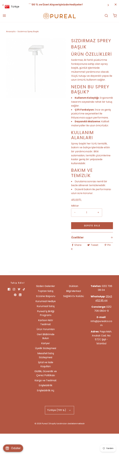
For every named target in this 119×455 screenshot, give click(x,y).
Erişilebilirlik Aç (45, 390)
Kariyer (45, 343)
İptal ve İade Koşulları (45, 364)
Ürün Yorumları (46, 329)
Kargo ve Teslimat (46, 380)
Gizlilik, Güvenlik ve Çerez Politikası (45, 373)
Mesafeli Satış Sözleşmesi (45, 355)
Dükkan (73, 286)
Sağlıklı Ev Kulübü (73, 296)
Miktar (75, 205)
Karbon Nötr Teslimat (45, 322)
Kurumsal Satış (46, 306)
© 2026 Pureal (41, 423)
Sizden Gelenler (45, 286)
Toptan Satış (45, 291)
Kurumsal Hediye (45, 301)
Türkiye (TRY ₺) (57, 410)
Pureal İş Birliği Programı (45, 313)
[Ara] (106, 15)
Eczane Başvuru (45, 296)
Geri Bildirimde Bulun (45, 336)
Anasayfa (10, 31)
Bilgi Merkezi (73, 291)
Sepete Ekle (92, 225)
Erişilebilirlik (45, 385)
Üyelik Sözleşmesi (45, 348)
